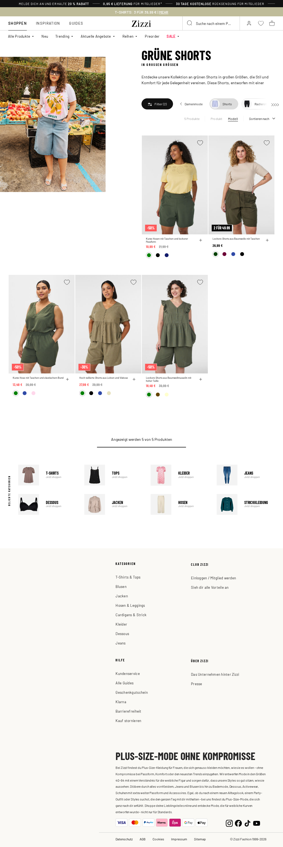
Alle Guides (124, 682)
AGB (143, 839)
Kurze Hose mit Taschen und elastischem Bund (38, 377)
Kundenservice (128, 673)
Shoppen (17, 23)
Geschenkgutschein (132, 692)
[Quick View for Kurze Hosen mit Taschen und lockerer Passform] (201, 240)
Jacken (113, 504)
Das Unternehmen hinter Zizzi (215, 674)
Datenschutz (124, 839)
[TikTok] (247, 822)
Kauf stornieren (128, 720)
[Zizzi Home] (141, 22)
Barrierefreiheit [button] (128, 711)
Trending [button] (62, 36)
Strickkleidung (246, 504)
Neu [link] (44, 36)
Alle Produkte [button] (19, 36)
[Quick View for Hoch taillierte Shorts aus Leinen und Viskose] (134, 379)
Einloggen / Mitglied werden (213, 577)
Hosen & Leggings (130, 605)
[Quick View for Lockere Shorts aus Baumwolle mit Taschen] (267, 240)
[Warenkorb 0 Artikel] (271, 23)
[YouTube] (256, 822)
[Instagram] (229, 822)
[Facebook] (238, 822)
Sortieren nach (259, 118)
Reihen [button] (128, 36)
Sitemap (200, 839)
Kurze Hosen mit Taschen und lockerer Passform (167, 240)
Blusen (121, 586)
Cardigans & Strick (131, 614)
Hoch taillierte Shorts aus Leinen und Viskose (103, 377)
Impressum (179, 839)
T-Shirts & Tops (128, 577)
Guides (76, 23)
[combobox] (211, 23)
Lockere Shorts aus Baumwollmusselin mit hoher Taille (168, 379)
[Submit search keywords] (190, 23)
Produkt (216, 118)
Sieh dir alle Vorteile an (210, 587)
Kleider (180, 475)
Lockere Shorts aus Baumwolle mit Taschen (236, 238)
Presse (196, 683)
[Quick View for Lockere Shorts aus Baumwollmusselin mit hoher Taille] (201, 379)
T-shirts (47, 475)
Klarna (121, 701)
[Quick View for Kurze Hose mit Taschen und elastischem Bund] (67, 379)
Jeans (246, 475)
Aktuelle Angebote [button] (96, 36)
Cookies (158, 839)
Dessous (47, 504)
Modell (233, 118)
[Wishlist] (200, 142)
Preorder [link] (152, 36)
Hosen (180, 504)
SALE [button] (171, 36)
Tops (113, 475)
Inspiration (48, 23)
